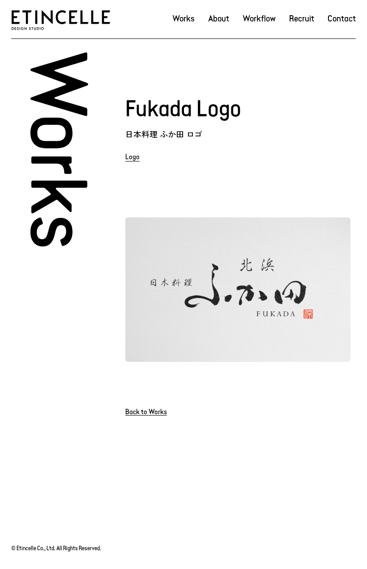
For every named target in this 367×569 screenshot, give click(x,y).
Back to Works (146, 412)
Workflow (259, 19)
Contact (342, 19)
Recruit (301, 19)
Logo (132, 157)
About (218, 19)
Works (183, 19)
